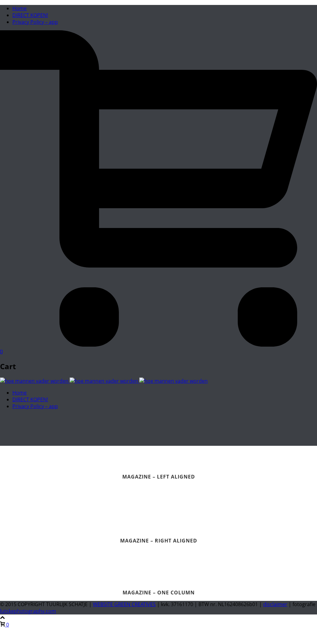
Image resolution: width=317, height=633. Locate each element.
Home (19, 8)
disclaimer (275, 604)
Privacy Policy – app (35, 22)
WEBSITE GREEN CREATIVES (124, 604)
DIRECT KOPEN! (30, 15)
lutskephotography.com (28, 611)
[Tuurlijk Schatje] (104, 381)
